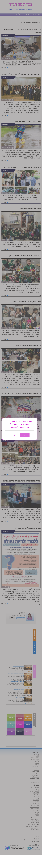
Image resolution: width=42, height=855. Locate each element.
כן (24, 435)
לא (15, 435)
